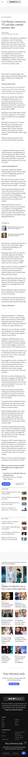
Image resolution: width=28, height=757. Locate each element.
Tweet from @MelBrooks (8, 305)
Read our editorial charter (14, 709)
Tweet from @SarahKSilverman (9, 166)
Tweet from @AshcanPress (8, 84)
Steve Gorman (5, 32)
